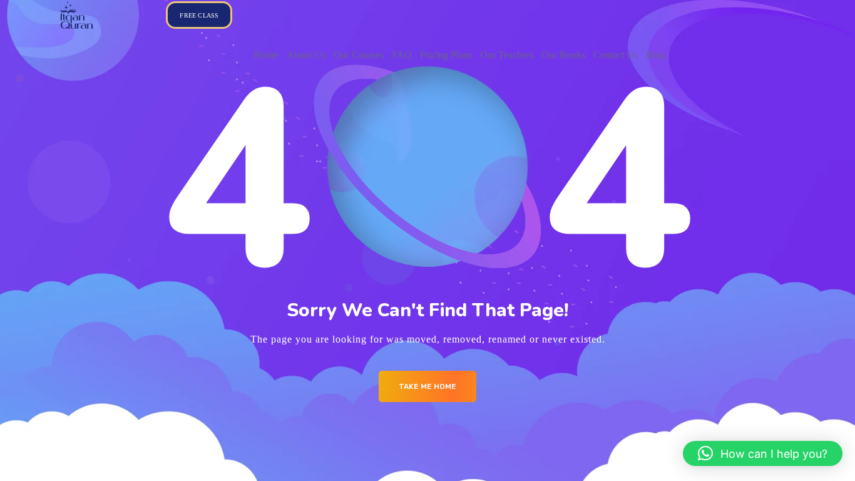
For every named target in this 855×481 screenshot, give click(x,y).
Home (266, 54)
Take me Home (427, 386)
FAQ (402, 54)
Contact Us (615, 54)
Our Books (563, 54)
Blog (655, 54)
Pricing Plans (446, 54)
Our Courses (359, 54)
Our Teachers (506, 54)
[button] (762, 453)
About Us (306, 54)
